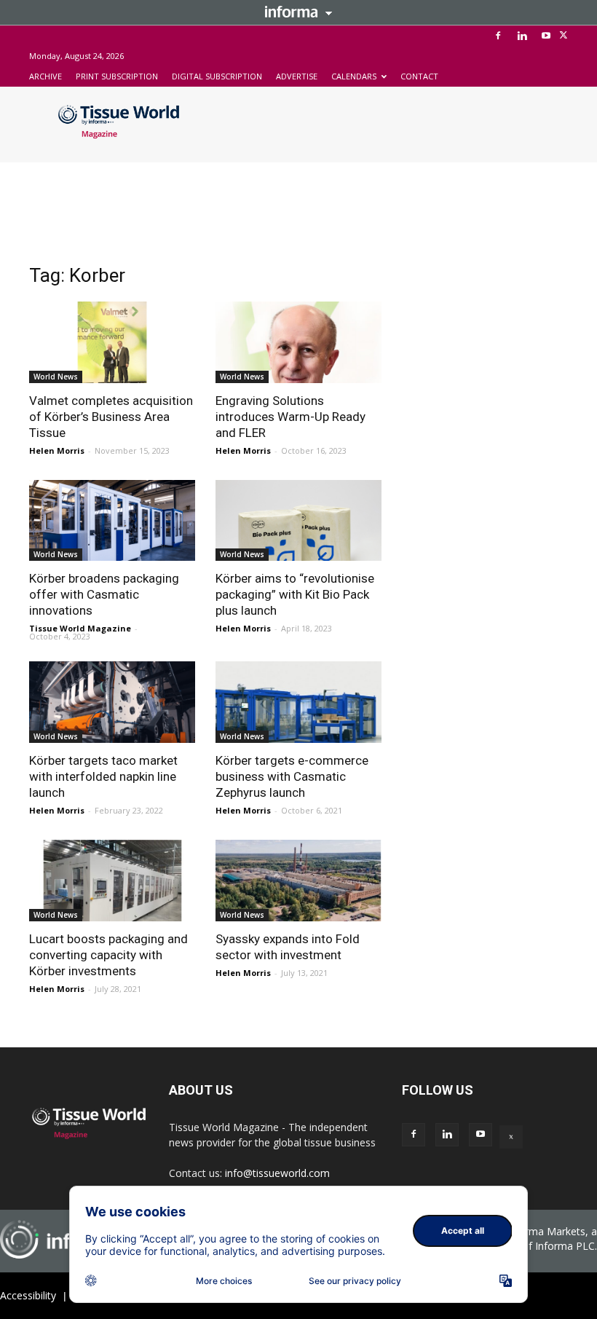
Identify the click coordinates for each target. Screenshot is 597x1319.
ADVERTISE (296, 76)
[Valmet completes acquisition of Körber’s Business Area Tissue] (112, 342)
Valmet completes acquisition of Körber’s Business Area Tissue (111, 416)
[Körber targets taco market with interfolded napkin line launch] (112, 702)
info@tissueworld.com (277, 1173)
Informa (298, 11)
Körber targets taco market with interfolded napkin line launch (103, 776)
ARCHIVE (45, 76)
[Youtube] (546, 35)
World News (55, 376)
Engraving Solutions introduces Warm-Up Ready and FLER (290, 416)
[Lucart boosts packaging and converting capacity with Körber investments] (112, 880)
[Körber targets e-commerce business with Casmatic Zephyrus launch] (298, 702)
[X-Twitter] (563, 35)
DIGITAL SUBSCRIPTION (217, 76)
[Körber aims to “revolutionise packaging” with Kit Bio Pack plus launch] (298, 521)
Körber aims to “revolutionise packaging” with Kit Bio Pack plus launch (295, 594)
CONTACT (419, 76)
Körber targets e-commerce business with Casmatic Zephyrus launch (292, 776)
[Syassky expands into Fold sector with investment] (298, 880)
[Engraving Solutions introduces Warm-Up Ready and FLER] (298, 342)
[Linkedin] (522, 35)
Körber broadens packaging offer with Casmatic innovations (104, 594)
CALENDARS (353, 76)
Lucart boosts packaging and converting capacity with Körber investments (108, 955)
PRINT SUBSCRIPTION (117, 76)
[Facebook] (498, 35)
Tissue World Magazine (80, 628)
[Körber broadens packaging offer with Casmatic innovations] (112, 521)
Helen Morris (56, 450)
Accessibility (28, 1295)
